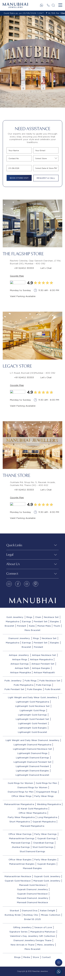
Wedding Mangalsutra (49, 804)
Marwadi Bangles (32, 868)
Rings (29, 617)
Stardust (14, 910)
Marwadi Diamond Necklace (32, 902)
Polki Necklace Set (49, 680)
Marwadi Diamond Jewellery (32, 898)
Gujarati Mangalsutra (44, 821)
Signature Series (18, 931)
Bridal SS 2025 (32, 919)
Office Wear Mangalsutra (32, 812)
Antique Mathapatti (44, 672)
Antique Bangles (41, 668)
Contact (46, 957)
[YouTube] (9, 584)
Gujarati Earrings (46, 838)
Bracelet (9, 625)
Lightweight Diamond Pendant (32, 766)
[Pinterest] (35, 584)
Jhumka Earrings (21, 847)
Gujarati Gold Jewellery (47, 876)
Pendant (21, 625)
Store (36, 957)
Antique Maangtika (20, 672)
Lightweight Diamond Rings (32, 753)
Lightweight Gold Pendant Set (32, 719)
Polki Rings (31, 680)
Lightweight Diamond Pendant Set (32, 762)
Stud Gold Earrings (42, 847)
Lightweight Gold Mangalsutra (32, 701)
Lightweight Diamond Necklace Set (32, 749)
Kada (32, 625)
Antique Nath (22, 668)
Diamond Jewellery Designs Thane (32, 940)
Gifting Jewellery (22, 927)
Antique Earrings (19, 663)
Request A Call (46, 178)
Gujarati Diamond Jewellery (32, 889)
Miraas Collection (50, 914)
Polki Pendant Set (14, 689)
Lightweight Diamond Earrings (32, 757)
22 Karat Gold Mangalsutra (32, 808)
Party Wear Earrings (45, 834)
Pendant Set (40, 621)
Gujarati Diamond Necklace (32, 893)
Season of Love (43, 927)
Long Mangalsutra (47, 817)
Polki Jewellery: (13, 680)
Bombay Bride (13, 914)
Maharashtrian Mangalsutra (19, 804)
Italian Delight (47, 910)
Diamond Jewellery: (19, 638)
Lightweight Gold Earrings (32, 714)
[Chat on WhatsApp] (58, 971)
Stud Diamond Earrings (32, 851)
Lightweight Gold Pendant (32, 723)
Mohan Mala (44, 625)
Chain (38, 617)
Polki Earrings (43, 685)
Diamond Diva (29, 910)
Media (26, 957)
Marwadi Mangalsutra (32, 826)
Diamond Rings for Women (32, 787)
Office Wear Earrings (20, 834)
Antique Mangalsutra (41, 659)
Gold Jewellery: (15, 617)
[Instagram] (26, 584)
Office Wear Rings (21, 796)
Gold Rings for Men (46, 783)
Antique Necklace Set (44, 655)
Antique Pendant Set (42, 663)
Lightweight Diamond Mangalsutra (32, 744)
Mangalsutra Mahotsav (42, 931)
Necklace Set (51, 617)
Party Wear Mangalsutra (21, 817)
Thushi (56, 625)
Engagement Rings (46, 791)
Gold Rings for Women (20, 783)
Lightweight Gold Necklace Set (32, 706)
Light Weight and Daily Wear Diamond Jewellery (32, 740)
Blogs (17, 957)
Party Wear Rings (44, 796)
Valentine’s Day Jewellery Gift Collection (32, 936)
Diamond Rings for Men (21, 791)
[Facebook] (18, 584)
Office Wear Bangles (20, 859)
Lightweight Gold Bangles (32, 727)
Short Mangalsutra (19, 821)
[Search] (53, 5)
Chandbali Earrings (43, 842)
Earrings (26, 621)
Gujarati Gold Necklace (18, 880)
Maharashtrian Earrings (21, 838)
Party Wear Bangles (45, 859)
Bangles (54, 621)
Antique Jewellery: (19, 655)
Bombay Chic (30, 914)
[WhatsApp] (41, 5)
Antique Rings (19, 659)
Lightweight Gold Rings (32, 710)
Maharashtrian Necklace (18, 876)
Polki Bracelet (52, 689)
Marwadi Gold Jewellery (46, 880)
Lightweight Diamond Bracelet (32, 775)
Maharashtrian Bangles (21, 863)
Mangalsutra (12, 621)
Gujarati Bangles (46, 863)
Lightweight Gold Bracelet (32, 732)
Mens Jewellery (45, 944)
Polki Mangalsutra (23, 685)
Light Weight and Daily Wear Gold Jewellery (32, 697)
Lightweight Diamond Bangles (32, 770)
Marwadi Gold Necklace (32, 885)
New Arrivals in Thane (22, 944)
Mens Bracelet (32, 630)
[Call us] (48, 5)
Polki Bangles (34, 689)
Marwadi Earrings (20, 842)
